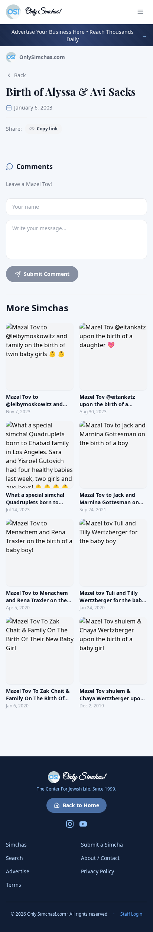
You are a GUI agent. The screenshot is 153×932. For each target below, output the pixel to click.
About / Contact (100, 857)
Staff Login (131, 914)
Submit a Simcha (102, 844)
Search (14, 857)
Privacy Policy (97, 871)
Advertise (17, 871)
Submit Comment (46, 273)
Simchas (16, 844)
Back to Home (81, 805)
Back (20, 75)
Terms (13, 884)
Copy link (47, 129)
